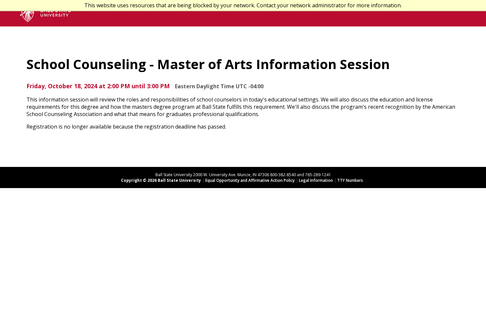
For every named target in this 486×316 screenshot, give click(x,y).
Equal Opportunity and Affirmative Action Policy (250, 180)
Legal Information (316, 180)
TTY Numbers (350, 180)
